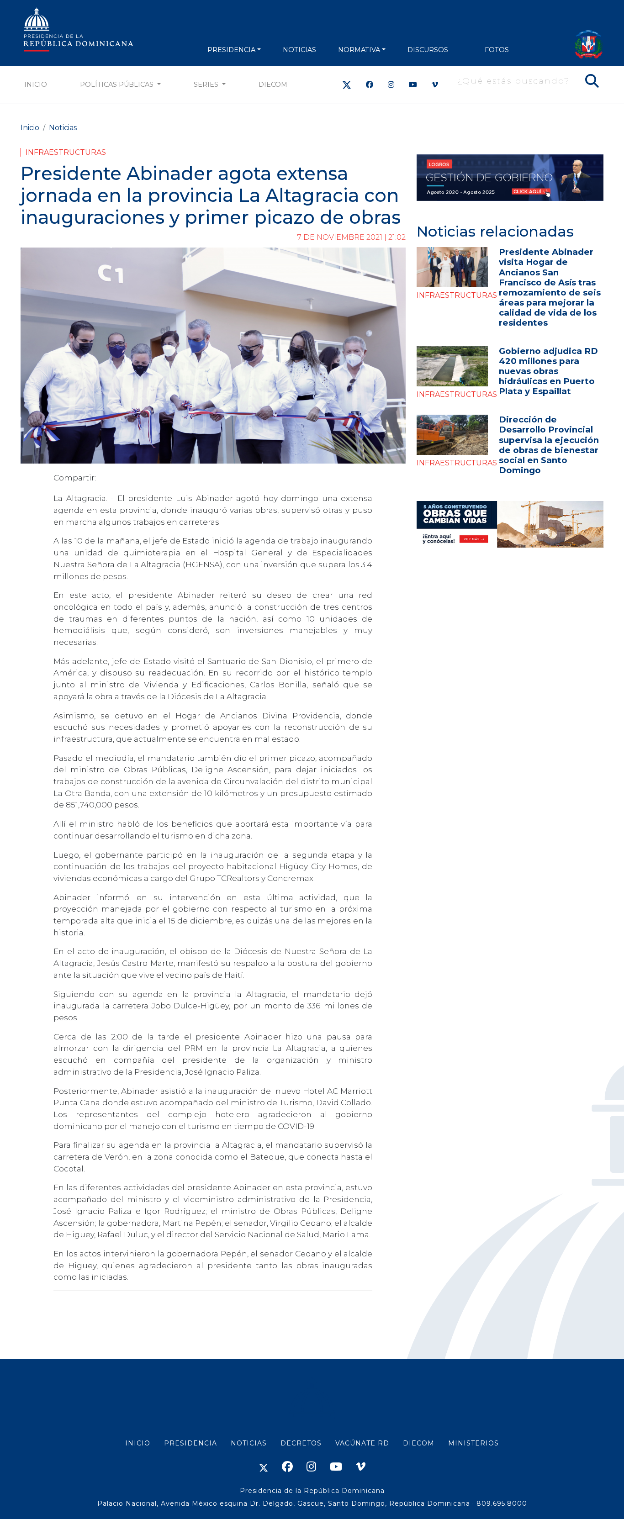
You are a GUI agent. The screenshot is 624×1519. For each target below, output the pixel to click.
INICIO (137, 1443)
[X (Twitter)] (346, 84)
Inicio (35, 84)
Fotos (497, 50)
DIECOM (273, 84)
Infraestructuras (66, 152)
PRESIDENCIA (231, 50)
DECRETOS (301, 1443)
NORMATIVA (359, 50)
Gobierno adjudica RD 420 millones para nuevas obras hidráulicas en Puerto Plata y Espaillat (548, 371)
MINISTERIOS (473, 1443)
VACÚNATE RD (362, 1443)
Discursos (427, 50)
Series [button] (207, 84)
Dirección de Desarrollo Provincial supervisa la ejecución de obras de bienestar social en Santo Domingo (549, 444)
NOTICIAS (299, 50)
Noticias (63, 127)
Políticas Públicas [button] (117, 84)
